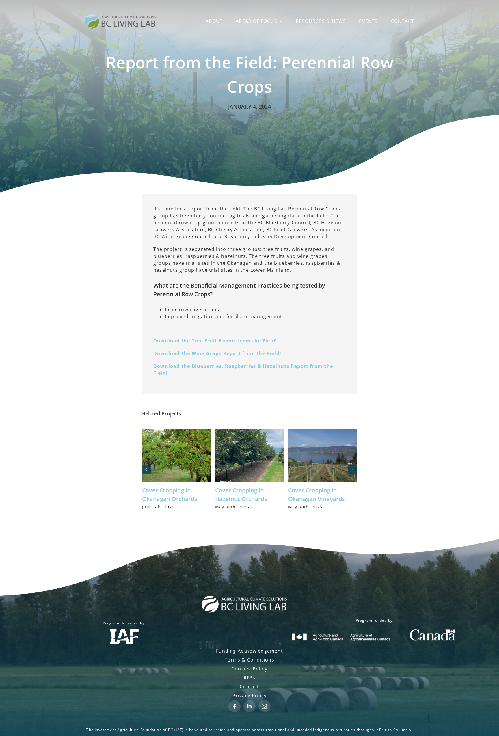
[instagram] (264, 706)
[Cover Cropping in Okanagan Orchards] (176, 455)
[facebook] (234, 706)
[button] (146, 469)
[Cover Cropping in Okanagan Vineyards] (322, 455)
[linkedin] (249, 706)
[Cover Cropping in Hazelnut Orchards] (249, 455)
